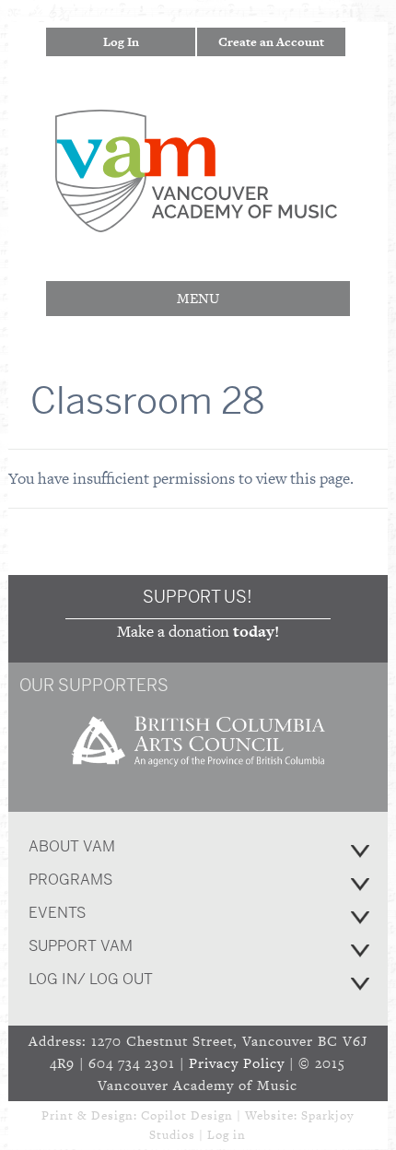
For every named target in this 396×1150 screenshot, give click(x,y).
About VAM (72, 846)
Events (57, 912)
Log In (121, 42)
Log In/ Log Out (91, 979)
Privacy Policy (237, 1063)
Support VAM (81, 946)
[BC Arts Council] (198, 772)
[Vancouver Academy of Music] (196, 219)
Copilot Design (187, 1115)
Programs (70, 879)
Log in (226, 1135)
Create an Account (271, 42)
